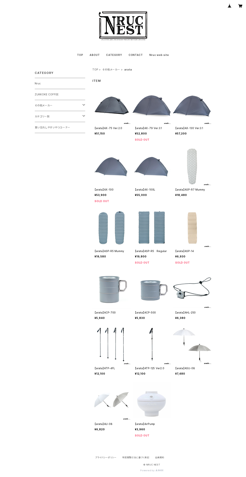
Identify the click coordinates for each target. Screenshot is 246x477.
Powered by (147, 470)
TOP (80, 54)
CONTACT (136, 54)
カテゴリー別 (42, 116)
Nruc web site (159, 54)
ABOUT (95, 54)
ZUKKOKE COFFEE (47, 94)
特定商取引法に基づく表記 (135, 457)
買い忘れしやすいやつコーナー (52, 127)
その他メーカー (111, 69)
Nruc (38, 83)
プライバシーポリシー (106, 457)
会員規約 (159, 457)
